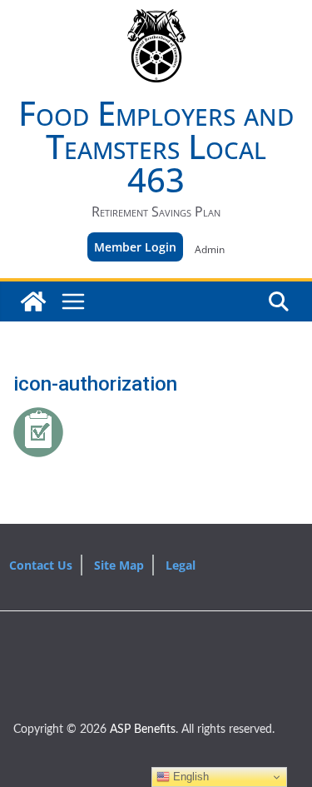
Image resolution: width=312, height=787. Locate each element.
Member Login (135, 247)
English (189, 776)
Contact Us (40, 565)
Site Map (119, 565)
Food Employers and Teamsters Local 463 (156, 146)
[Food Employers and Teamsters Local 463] (33, 301)
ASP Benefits (143, 729)
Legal (181, 565)
